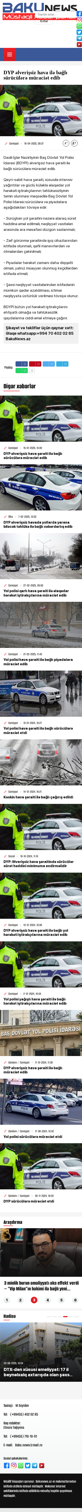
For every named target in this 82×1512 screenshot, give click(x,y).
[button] (49, 1316)
